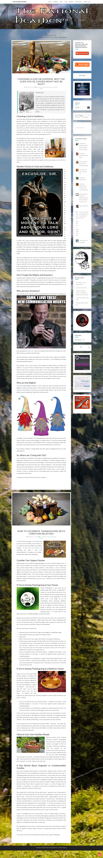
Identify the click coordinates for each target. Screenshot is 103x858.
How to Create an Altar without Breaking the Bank (83, 163)
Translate (85, 117)
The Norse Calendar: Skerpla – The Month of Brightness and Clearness (82, 292)
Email (61, 1)
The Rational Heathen (19, 2)
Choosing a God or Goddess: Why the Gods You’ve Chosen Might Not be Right (41, 81)
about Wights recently (29, 386)
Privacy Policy (78, 1)
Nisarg (65, 847)
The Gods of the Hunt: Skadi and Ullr (83, 171)
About (49, 1)
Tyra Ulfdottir (44, 536)
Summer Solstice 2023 (81, 287)
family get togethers (34, 548)
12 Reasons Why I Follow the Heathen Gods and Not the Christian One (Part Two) (83, 197)
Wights (19, 388)
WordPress (55, 847)
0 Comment (53, 536)
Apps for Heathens (83, 206)
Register (71, 1)
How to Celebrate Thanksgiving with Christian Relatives (41, 532)
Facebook (55, 1)
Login (65, 1)
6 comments (54, 87)
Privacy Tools (87, 1)
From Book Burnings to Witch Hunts (83, 155)
